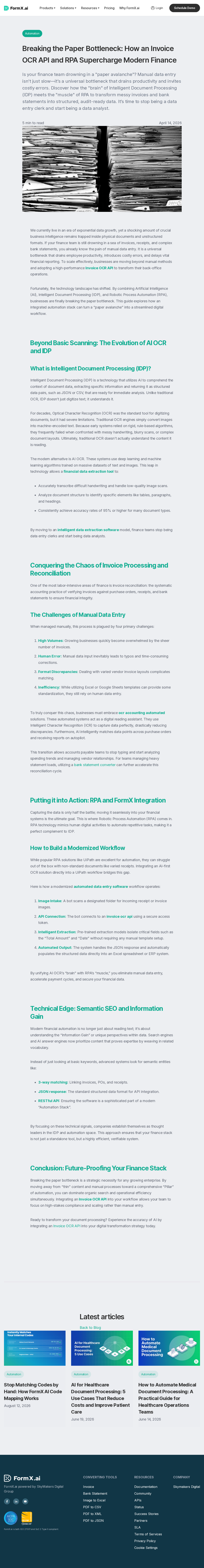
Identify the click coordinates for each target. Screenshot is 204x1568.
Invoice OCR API (66, 1226)
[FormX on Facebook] (7, 1501)
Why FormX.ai (129, 8)
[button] (47, 8)
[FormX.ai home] (16, 8)
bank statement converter (94, 765)
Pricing (109, 8)
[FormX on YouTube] (25, 1501)
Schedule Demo (184, 8)
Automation (32, 33)
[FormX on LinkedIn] (16, 1501)
